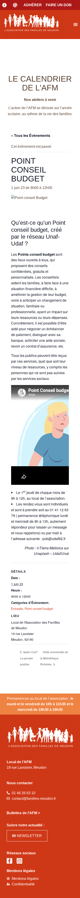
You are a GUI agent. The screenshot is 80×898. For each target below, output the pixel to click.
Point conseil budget (39, 608)
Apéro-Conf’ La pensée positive (29, 658)
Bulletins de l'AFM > (23, 813)
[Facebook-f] (9, 861)
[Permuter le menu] (75, 24)
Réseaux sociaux (21, 853)
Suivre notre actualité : (25, 825)
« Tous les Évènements (30, 135)
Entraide (17, 608)
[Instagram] (19, 861)
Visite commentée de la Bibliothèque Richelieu (54, 658)
